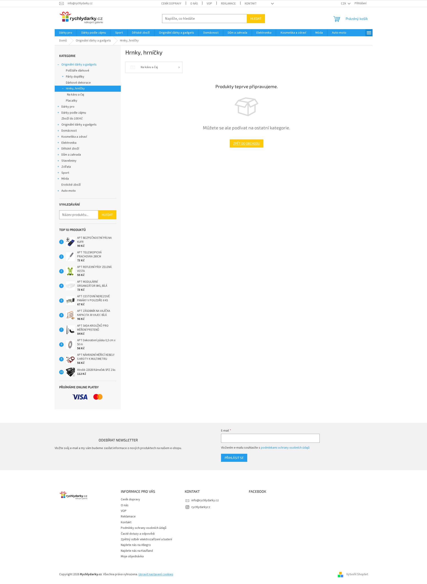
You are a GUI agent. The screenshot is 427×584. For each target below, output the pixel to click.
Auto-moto (68, 191)
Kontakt (251, 4)
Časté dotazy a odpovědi (138, 534)
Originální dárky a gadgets (79, 64)
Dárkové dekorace (78, 82)
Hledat (255, 18)
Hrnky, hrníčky (75, 88)
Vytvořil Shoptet (357, 574)
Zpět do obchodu (246, 143)
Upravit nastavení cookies (156, 574)
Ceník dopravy (171, 4)
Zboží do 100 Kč (72, 118)
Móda (65, 178)
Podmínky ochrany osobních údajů (143, 528)
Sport (65, 173)
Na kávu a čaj (75, 94)
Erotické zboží (71, 184)
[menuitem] (66, 32)
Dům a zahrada (71, 154)
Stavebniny (68, 160)
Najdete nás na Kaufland (137, 551)
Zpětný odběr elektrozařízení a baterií (146, 539)
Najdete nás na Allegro (136, 545)
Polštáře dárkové (77, 70)
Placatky (71, 100)
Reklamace (228, 4)
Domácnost (69, 130)
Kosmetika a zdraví (74, 137)
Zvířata (66, 167)
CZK (344, 4)
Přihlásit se (234, 458)
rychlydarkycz (200, 507)
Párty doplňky (75, 76)
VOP (209, 4)
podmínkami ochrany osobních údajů (285, 447)
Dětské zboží (70, 148)
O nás (194, 4)
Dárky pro (67, 106)
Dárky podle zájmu (73, 113)
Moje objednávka (132, 556)
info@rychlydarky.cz (205, 500)
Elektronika (68, 143)
